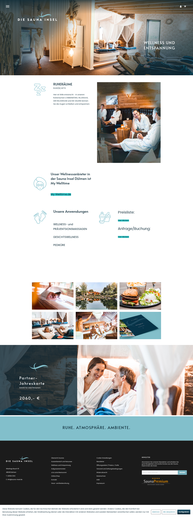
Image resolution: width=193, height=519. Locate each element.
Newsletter (100, 461)
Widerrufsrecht (101, 472)
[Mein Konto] (180, 6)
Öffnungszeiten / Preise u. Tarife (107, 465)
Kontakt (54, 480)
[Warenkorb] (185, 6)
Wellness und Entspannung (61, 465)
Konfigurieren (184, 512)
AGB (98, 480)
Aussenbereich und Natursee (61, 461)
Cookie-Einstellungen (104, 458)
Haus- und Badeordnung (60, 483)
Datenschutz (101, 476)
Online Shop (55, 476)
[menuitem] (180, 6)
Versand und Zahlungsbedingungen (109, 469)
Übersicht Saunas (57, 458)
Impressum (100, 483)
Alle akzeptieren (169, 512)
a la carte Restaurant (59, 472)
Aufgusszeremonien (58, 469)
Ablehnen (156, 512)
